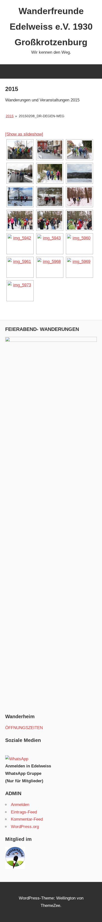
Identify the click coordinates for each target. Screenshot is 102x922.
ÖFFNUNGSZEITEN (24, 727)
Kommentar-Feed (27, 819)
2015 (10, 116)
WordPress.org (25, 826)
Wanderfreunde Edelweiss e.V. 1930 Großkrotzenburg (51, 26)
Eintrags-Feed (24, 812)
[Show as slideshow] (24, 134)
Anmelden (20, 804)
